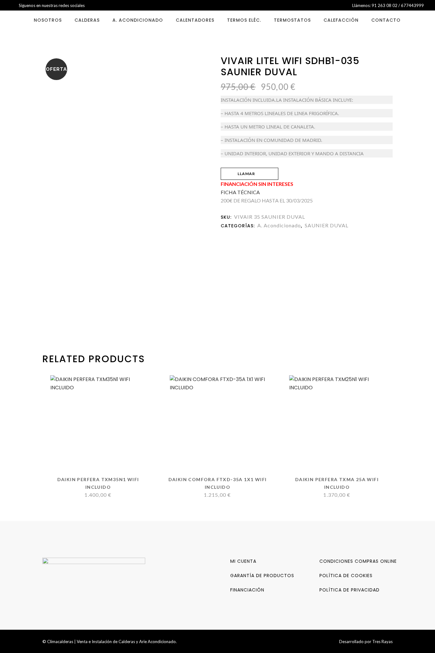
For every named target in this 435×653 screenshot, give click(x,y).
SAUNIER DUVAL (326, 225)
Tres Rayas (382, 641)
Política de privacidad (349, 590)
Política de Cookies (346, 575)
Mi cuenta (243, 561)
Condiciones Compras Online (358, 561)
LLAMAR (246, 173)
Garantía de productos (262, 575)
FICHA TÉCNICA (240, 192)
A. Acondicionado (279, 225)
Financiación (247, 590)
